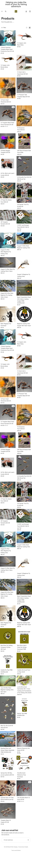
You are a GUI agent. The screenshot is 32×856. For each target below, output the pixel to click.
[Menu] (2, 11)
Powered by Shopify (23, 847)
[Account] (26, 11)
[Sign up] (28, 840)
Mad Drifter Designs (13, 847)
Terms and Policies (16, 850)
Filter (4, 27)
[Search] (6, 11)
